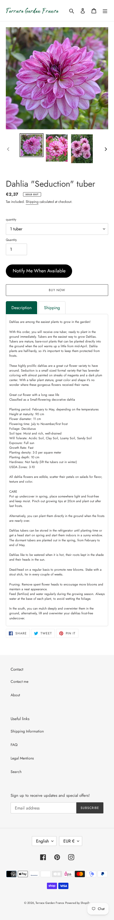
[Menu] (105, 10)
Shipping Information (27, 731)
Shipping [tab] (52, 308)
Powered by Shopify (77, 903)
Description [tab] (21, 308)
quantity (11, 219)
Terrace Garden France (50, 903)
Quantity (11, 239)
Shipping (32, 201)
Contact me (19, 681)
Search (16, 771)
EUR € (68, 841)
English (42, 841)
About (15, 695)
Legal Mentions (22, 758)
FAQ (14, 744)
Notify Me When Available (39, 270)
